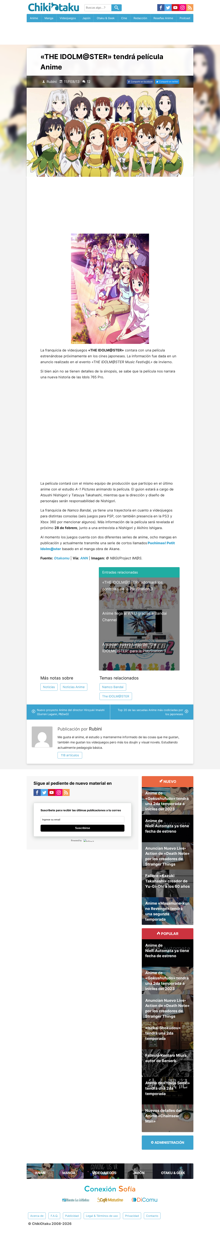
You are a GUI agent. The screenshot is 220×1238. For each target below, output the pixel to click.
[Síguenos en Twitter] (168, 8)
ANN (84, 558)
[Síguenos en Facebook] (160, 8)
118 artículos (70, 755)
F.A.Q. (54, 1215)
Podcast (185, 18)
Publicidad (72, 1215)
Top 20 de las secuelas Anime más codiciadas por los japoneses (150, 712)
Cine (124, 18)
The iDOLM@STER (115, 696)
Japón (86, 18)
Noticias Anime (74, 687)
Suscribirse (82, 828)
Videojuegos (68, 18)
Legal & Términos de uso (102, 1215)
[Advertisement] (110, 33)
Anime (34, 18)
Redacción (140, 18)
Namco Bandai (112, 687)
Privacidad (132, 1215)
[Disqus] (82, 896)
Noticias (49, 687)
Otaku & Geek (106, 18)
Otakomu (61, 558)
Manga (49, 18)
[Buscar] (116, 7)
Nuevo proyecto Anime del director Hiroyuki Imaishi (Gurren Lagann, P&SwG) (70, 712)
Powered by (76, 840)
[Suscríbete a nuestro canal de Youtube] (175, 8)
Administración (169, 1142)
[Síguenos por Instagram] (182, 8)
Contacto (152, 1215)
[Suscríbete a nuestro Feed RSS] (189, 8)
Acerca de (36, 1215)
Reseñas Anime (163, 18)
